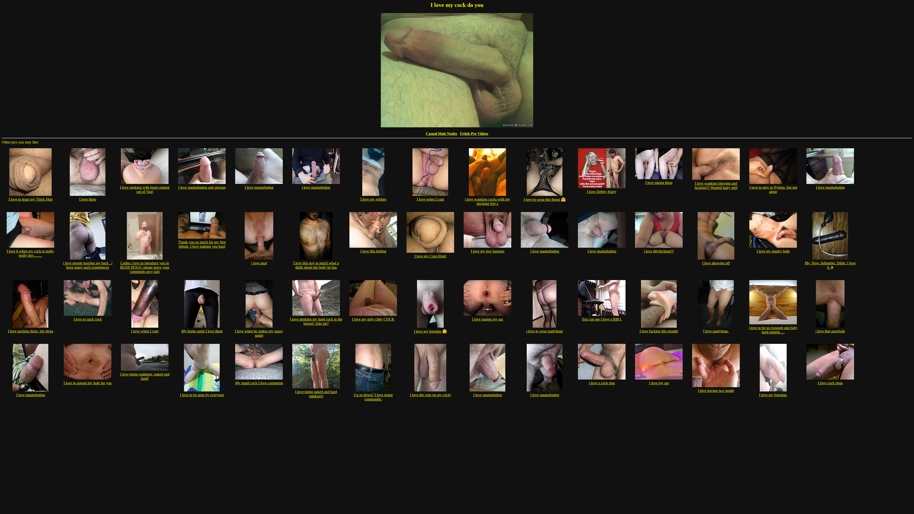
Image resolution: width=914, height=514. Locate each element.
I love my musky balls (773, 251)
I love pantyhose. (716, 331)
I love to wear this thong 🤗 (545, 200)
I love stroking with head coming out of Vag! (144, 189)
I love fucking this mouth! (659, 331)
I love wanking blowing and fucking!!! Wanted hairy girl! (716, 185)
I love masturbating (259, 187)
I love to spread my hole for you (88, 383)
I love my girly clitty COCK (373, 319)
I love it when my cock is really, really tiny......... (31, 253)
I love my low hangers (487, 251)
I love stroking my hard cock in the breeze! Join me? (316, 321)
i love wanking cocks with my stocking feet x (487, 201)
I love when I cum (430, 199)
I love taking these (659, 183)
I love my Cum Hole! (430, 256)
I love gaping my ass (487, 319)
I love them (87, 199)
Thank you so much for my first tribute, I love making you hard (202, 244)
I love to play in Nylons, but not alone (773, 189)
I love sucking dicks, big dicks (30, 331)
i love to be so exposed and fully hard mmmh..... (773, 330)
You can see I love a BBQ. (602, 319)
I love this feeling (373, 251)
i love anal (259, 263)
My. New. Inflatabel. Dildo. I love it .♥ (830, 265)
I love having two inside (716, 391)
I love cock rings (830, 383)
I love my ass (659, 383)
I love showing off (716, 263)
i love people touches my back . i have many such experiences (87, 265)
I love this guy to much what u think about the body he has (316, 265)
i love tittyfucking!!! (659, 251)
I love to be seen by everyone (202, 395)
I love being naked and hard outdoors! (316, 394)
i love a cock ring (602, 383)
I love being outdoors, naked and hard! (144, 376)
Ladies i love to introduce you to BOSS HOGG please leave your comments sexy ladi (144, 267)
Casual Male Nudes (441, 134)
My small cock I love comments (259, 383)
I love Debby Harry (601, 192)
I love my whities (373, 199)
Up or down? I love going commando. (373, 397)
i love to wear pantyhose (544, 331)
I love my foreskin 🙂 (430, 331)
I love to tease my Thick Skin (31, 199)
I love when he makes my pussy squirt (259, 333)
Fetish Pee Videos (474, 134)
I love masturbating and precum (202, 187)
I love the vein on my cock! (430, 395)
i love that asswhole (830, 331)
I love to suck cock (88, 319)
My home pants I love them (202, 331)
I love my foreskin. (773, 395)
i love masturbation (316, 187)
